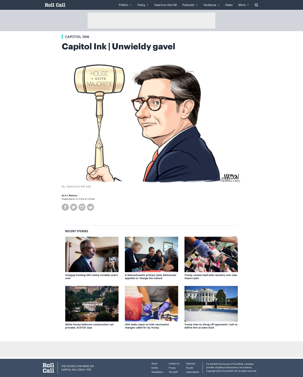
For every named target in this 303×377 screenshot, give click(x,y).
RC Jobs (189, 367)
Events (155, 367)
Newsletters (157, 372)
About (154, 363)
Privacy (172, 367)
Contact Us (174, 363)
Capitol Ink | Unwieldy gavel (118, 46)
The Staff (173, 372)
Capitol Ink (77, 36)
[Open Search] (256, 5)
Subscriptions (192, 372)
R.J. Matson (71, 196)
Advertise (190, 363)
